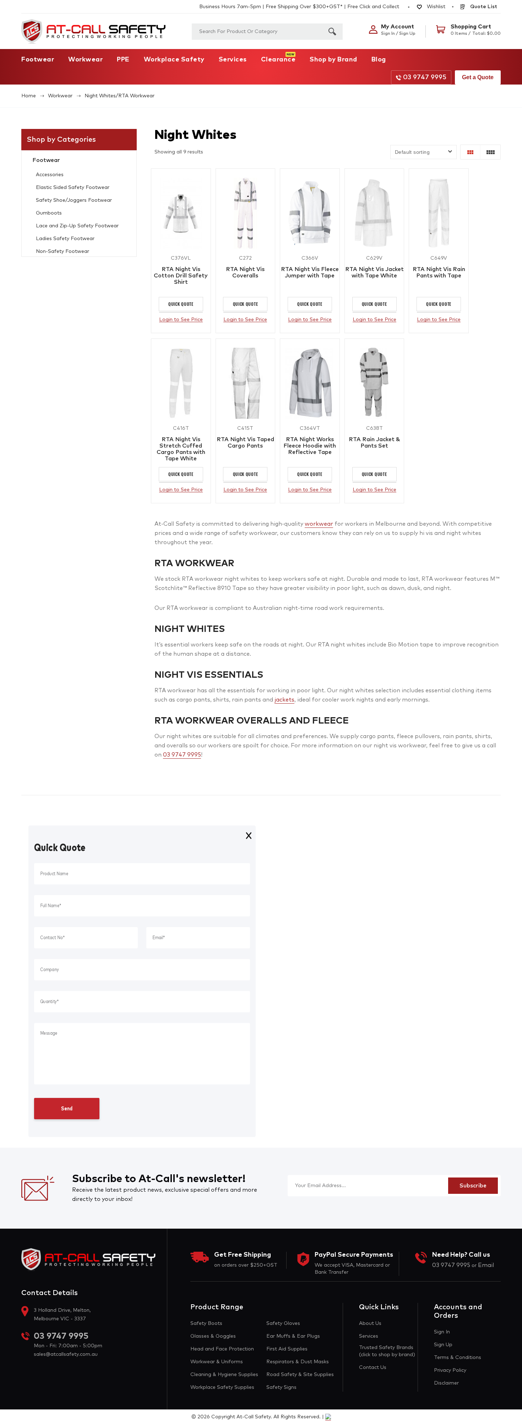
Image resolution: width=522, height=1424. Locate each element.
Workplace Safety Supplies (222, 1387)
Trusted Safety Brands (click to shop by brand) (387, 1351)
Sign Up (443, 1344)
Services (233, 59)
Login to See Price (181, 319)
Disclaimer (446, 1383)
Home (28, 95)
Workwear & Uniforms (216, 1361)
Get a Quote (478, 77)
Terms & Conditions (457, 1357)
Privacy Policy (450, 1370)
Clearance (278, 59)
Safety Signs (281, 1387)
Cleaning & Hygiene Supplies (224, 1374)
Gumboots (49, 213)
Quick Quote (181, 304)
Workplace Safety (174, 59)
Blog (378, 59)
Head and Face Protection (222, 1349)
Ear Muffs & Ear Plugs (293, 1336)
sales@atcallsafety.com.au (66, 1354)
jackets (284, 700)
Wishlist (435, 6)
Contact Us (372, 1367)
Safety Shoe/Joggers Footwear (74, 200)
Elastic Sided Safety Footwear (72, 187)
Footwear (37, 59)
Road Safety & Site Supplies (300, 1374)
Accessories (50, 174)
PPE (123, 59)
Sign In (442, 1332)
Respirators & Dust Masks (297, 1361)
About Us (370, 1323)
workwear (319, 524)
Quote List (483, 6)
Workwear (85, 59)
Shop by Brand (333, 59)
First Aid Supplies (287, 1349)
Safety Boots (206, 1323)
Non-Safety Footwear (62, 251)
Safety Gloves (283, 1323)
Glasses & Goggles (213, 1336)
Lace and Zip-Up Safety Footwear (77, 225)
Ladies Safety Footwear (65, 238)
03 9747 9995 (424, 77)
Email (486, 1265)
